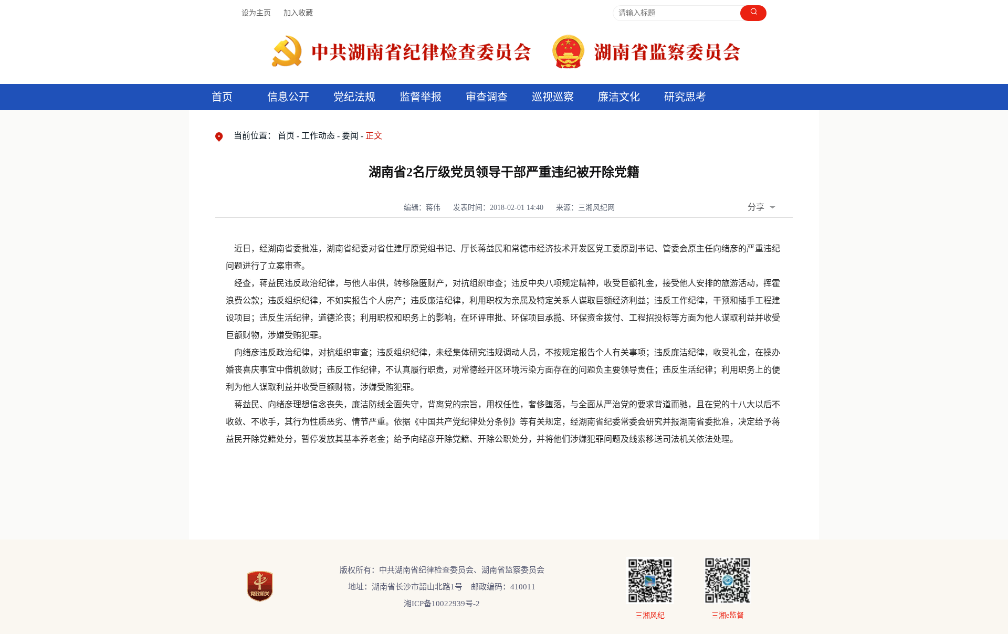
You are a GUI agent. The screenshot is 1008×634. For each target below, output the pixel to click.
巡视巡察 (553, 97)
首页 (222, 97)
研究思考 (685, 97)
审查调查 (487, 97)
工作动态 (318, 135)
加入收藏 (298, 13)
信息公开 (288, 97)
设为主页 (256, 13)
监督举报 (421, 97)
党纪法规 (354, 97)
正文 (373, 135)
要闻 (350, 135)
